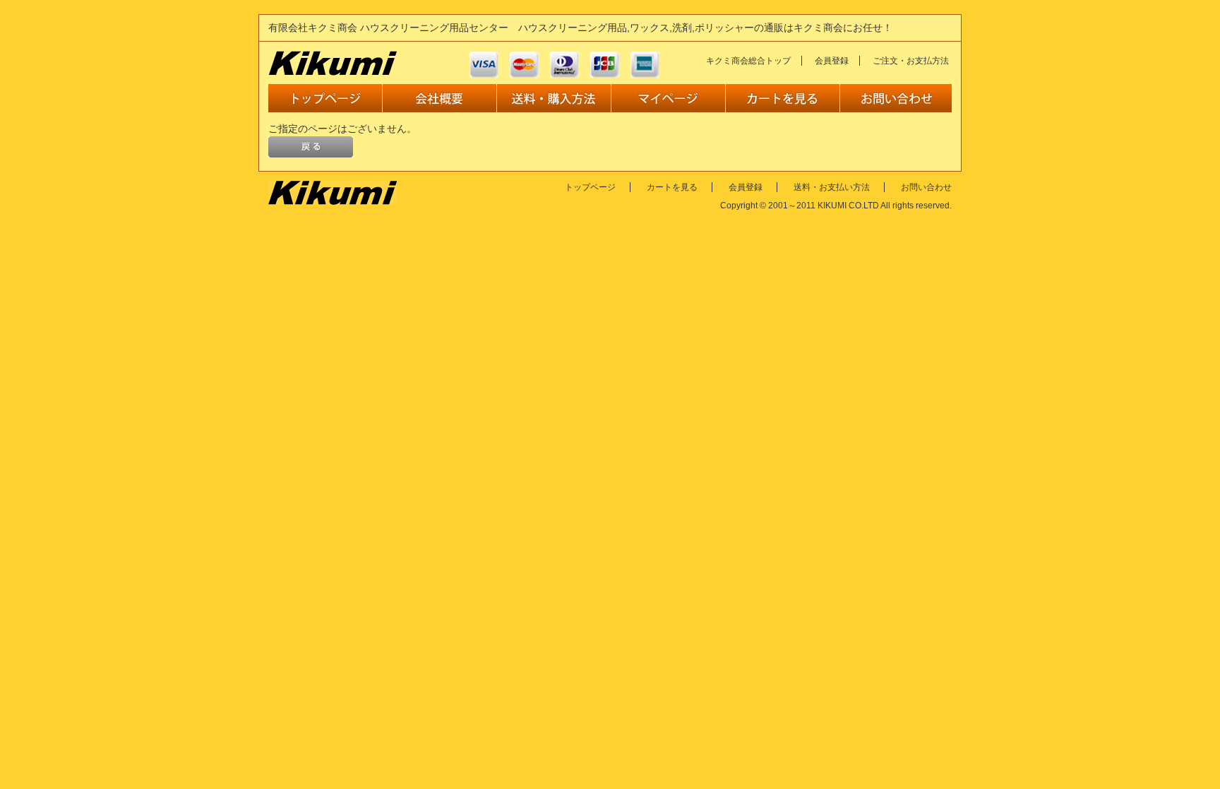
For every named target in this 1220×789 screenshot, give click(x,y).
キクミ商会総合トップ (748, 61)
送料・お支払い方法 (832, 187)
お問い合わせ (926, 187)
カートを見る (672, 187)
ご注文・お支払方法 (911, 61)
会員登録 (832, 61)
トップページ (590, 187)
